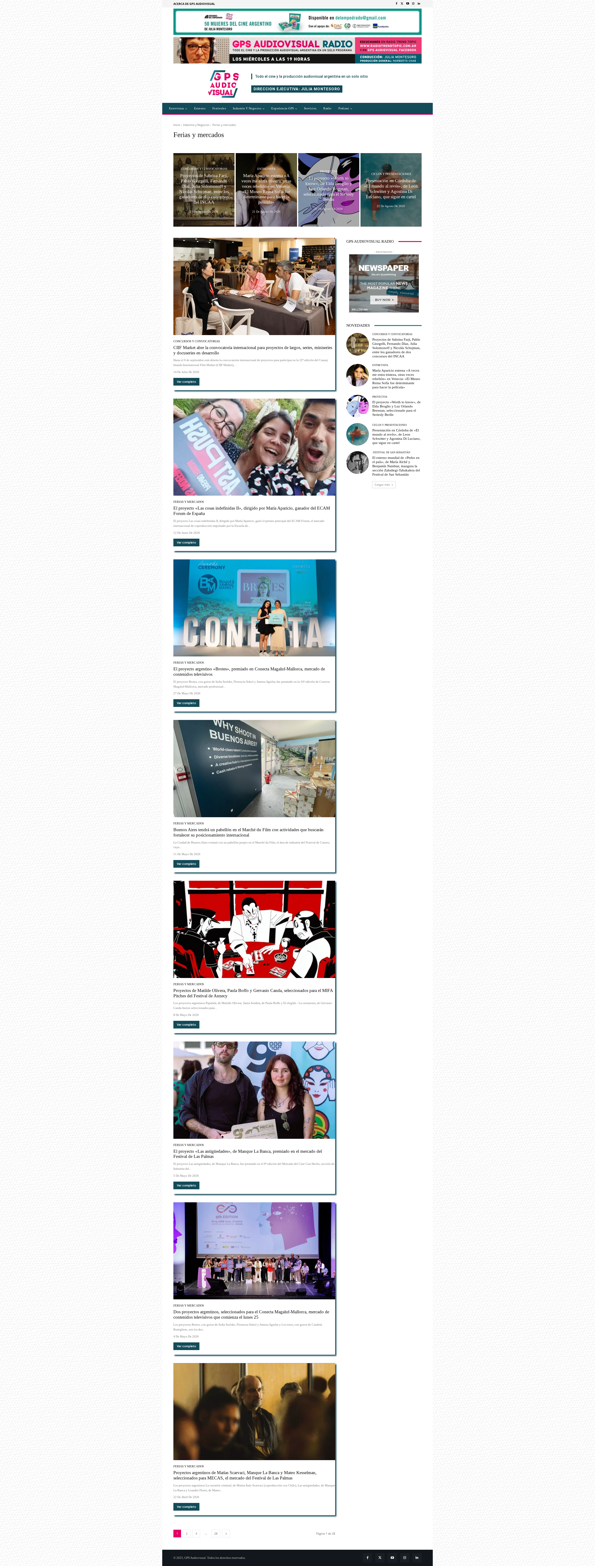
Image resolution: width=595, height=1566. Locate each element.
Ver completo (186, 381)
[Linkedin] (419, 4)
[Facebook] (396, 4)
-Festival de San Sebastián (391, 452)
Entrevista (266, 168)
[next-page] (226, 1533)
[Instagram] (413, 4)
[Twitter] (402, 4)
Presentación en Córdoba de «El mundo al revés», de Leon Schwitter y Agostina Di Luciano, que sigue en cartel (396, 436)
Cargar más (382, 485)
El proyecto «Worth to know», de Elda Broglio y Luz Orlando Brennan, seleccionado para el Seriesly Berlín (396, 408)
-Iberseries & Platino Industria (193, 143)
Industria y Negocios (196, 125)
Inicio (176, 125)
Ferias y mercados (188, 501)
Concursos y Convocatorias (204, 168)
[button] (376, 108)
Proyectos (328, 171)
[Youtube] (407, 4)
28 (216, 1534)
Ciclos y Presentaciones (391, 174)
